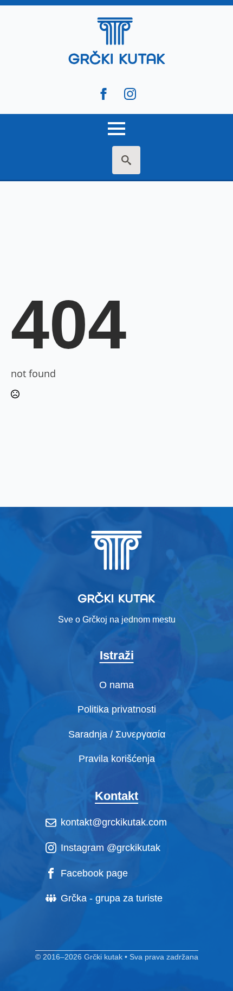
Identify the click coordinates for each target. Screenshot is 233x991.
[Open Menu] (116, 124)
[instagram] (130, 94)
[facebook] (103, 94)
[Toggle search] (126, 160)
